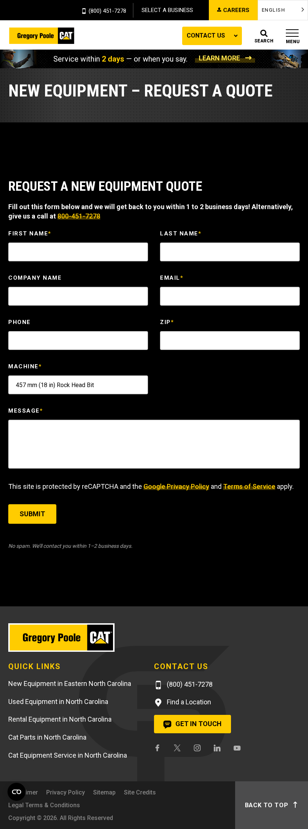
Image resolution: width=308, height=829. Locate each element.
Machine (25, 366)
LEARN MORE (219, 58)
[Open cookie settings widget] (17, 792)
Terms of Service (249, 486)
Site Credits (140, 792)
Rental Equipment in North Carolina (60, 719)
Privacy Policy (65, 792)
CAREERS (236, 10)
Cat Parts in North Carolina (47, 737)
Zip (167, 322)
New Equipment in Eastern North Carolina (69, 683)
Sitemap (104, 792)
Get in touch (198, 724)
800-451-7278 (78, 216)
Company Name (35, 277)
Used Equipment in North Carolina (58, 701)
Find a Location (188, 702)
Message (25, 410)
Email (171, 277)
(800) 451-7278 (107, 11)
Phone (19, 322)
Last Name (180, 233)
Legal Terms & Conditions (44, 805)
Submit (32, 514)
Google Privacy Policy (176, 486)
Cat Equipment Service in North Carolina (67, 755)
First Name (29, 233)
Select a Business (167, 10)
